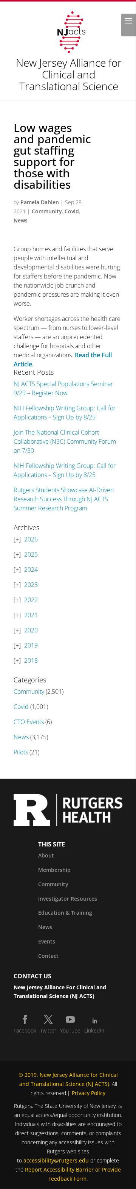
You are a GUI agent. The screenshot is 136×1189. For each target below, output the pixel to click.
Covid (72, 211)
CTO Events (29, 722)
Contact (48, 955)
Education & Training (65, 912)
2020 (31, 630)
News (21, 220)
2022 (31, 600)
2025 (31, 554)
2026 (31, 539)
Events (46, 941)
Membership (54, 869)
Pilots (21, 752)
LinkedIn (94, 1030)
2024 (31, 569)
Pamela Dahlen (39, 202)
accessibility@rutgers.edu (56, 1160)
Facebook (25, 1030)
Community (47, 211)
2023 (31, 584)
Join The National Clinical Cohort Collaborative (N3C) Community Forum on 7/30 (65, 441)
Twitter (48, 1030)
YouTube (70, 1030)
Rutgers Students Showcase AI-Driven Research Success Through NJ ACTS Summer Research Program (64, 499)
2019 (31, 645)
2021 (31, 615)
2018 (31, 660)
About (46, 855)
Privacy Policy (88, 1093)
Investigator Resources (67, 898)
